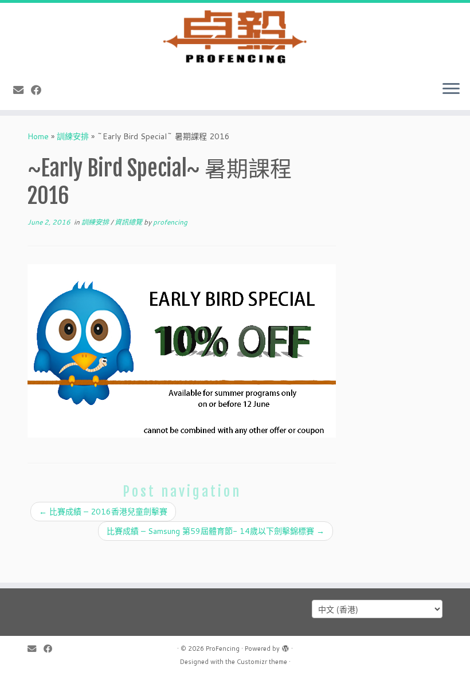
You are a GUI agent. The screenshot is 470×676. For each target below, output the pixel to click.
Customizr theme (262, 661)
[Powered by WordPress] (285, 646)
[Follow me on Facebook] (40, 89)
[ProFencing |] (235, 37)
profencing (170, 222)
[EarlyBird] (182, 351)
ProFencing (223, 648)
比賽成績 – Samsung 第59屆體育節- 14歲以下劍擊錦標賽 (215, 531)
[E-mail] (22, 89)
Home (38, 136)
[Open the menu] (451, 89)
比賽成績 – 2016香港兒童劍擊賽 (103, 511)
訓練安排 (73, 136)
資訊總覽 (129, 222)
